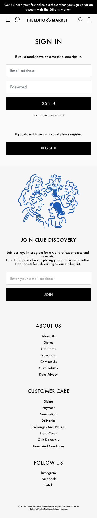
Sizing (48, 401)
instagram (48, 472)
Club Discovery (48, 440)
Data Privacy (48, 374)
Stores (48, 342)
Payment (48, 408)
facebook (48, 479)
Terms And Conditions (48, 446)
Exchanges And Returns (48, 427)
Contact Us (48, 361)
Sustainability (48, 368)
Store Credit (48, 433)
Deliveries (49, 420)
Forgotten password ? (48, 115)
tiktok (48, 485)
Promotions (48, 355)
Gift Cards (48, 349)
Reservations (48, 414)
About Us (48, 336)
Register (48, 148)
